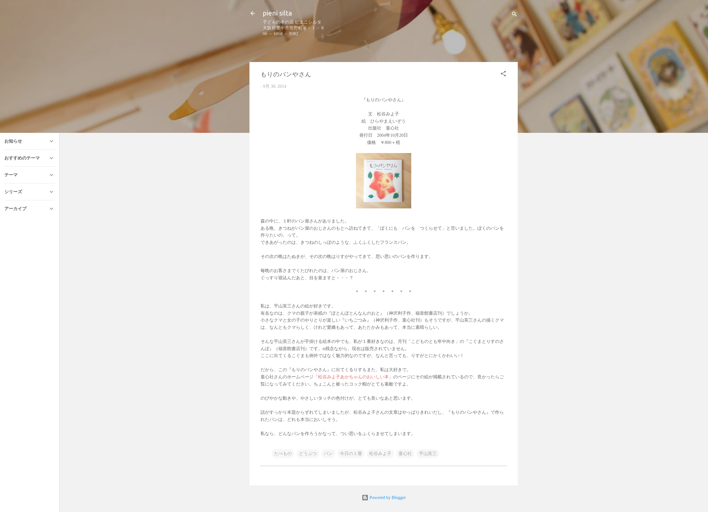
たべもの (283, 453)
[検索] (514, 15)
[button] (503, 74)
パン (328, 453)
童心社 (405, 453)
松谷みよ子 (380, 453)
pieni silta (277, 13)
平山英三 (428, 453)
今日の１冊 (351, 453)
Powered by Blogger (387, 497)
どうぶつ (308, 453)
